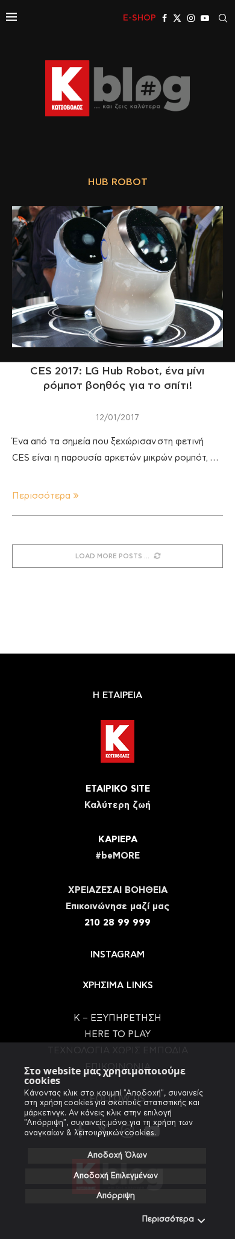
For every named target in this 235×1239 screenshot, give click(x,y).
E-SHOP (139, 18)
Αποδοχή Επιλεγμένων (116, 1176)
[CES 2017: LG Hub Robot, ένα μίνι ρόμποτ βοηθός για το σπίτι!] (117, 276)
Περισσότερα (168, 1219)
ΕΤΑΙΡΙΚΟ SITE (118, 788)
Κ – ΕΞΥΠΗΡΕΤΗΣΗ (117, 1018)
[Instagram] (191, 18)
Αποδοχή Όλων (117, 1155)
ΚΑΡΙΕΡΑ (117, 839)
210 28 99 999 (117, 922)
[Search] (223, 18)
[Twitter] (177, 18)
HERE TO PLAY (117, 1034)
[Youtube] (205, 18)
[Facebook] (164, 18)
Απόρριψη (115, 1196)
